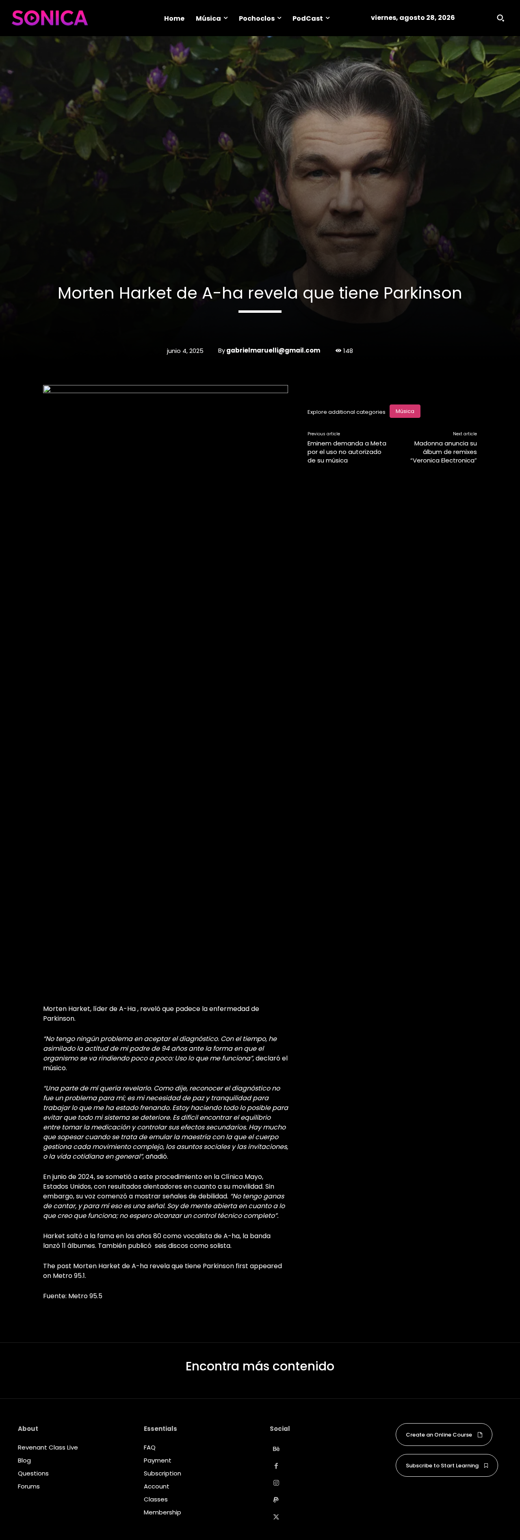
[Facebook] (276, 1466)
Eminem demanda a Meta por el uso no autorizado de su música (347, 452)
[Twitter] (276, 1517)
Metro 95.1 (69, 1275)
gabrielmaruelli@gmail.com (273, 350)
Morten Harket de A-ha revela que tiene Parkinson (153, 1266)
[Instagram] (276, 1483)
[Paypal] (276, 1500)
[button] (500, 18)
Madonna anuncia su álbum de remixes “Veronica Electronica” (443, 452)
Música (405, 411)
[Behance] (276, 1449)
